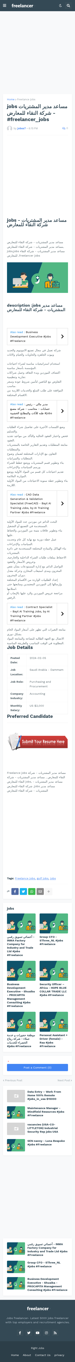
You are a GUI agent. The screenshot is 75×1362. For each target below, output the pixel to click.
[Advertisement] (37, 52)
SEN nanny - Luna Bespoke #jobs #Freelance (46, 1142)
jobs (53, 878)
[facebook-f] (20, 1332)
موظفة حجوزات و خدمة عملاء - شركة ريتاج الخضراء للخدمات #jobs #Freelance (21, 1041)
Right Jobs (37, 1348)
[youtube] (37, 1332)
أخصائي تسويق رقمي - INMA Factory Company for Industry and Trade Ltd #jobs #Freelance (20, 946)
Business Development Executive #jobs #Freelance (30, 336)
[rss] (55, 1332)
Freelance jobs (26, 99)
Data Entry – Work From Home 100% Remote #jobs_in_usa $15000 (44, 1095)
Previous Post (13, 1080)
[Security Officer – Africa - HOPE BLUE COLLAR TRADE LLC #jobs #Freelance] (54, 971)
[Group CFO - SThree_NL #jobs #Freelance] (54, 923)
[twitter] (28, 1332)
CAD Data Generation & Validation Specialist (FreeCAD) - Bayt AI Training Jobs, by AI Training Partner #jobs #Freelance (30, 503)
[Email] (40, 891)
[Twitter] (23, 891)
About (27, 1355)
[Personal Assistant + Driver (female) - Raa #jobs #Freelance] (54, 1022)
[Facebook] (15, 891)
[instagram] (46, 1332)
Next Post (64, 1080)
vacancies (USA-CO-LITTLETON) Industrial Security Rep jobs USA (42, 1128)
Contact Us (42, 1355)
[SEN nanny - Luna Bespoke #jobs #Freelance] (16, 1145)
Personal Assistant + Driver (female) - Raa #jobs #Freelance (53, 1041)
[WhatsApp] (31, 891)
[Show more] (48, 891)
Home (11, 99)
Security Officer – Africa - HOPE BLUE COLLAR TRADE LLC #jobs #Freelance (53, 990)
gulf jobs (42, 878)
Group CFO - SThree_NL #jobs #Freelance (51, 940)
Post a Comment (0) (37, 1067)
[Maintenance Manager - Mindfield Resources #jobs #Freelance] (16, 1112)
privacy (59, 1355)
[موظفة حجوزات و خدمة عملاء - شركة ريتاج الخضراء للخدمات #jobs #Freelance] (21, 1022)
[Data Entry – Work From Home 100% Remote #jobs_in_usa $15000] (16, 1096)
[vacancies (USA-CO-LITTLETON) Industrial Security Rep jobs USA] (16, 1129)
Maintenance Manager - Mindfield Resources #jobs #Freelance (45, 1111)
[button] (4, 5)
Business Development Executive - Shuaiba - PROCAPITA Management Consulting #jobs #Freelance (21, 995)
